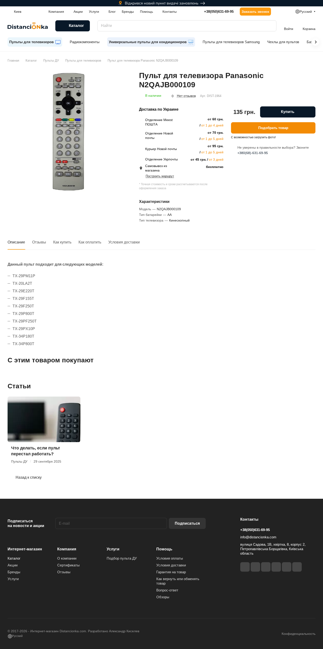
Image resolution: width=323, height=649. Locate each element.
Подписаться (187, 523)
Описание (16, 242)
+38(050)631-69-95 (219, 11)
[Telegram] (266, 567)
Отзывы (39, 242)
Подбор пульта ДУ (122, 558)
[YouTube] (276, 567)
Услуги (13, 579)
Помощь (164, 549)
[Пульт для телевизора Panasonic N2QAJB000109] (68, 132)
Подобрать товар (273, 128)
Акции (12, 565)
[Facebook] (245, 567)
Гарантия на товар (171, 572)
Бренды (14, 572)
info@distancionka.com (258, 537)
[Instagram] (255, 567)
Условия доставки (124, 242)
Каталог (14, 558)
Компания (66, 549)
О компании (66, 558)
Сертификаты (68, 565)
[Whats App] (297, 567)
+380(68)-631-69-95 (252, 153)
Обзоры (162, 597)
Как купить (62, 242)
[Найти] (270, 25)
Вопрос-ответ (167, 590)
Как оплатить (90, 242)
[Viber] (286, 567)
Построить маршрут (160, 176)
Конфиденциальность (298, 634)
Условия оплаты (169, 558)
